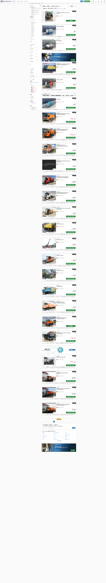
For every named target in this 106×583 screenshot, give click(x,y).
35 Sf (43, 434)
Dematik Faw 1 (44, 435)
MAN (32, 25)
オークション (33, 103)
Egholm (32, 36)
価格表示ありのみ (33, 44)
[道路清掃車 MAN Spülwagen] (49, 290)
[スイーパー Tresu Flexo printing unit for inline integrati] (49, 16)
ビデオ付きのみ (33, 108)
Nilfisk (32, 31)
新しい (32, 95)
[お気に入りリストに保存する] (75, 12)
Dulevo (32, 32)
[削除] (46, 8)
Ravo (32, 34)
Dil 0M (43, 437)
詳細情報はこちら (72, 349)
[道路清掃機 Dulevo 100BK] (49, 45)
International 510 (56, 432)
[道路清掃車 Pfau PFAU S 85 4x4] (49, 274)
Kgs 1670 (55, 434)
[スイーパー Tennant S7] (49, 103)
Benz (32, 21)
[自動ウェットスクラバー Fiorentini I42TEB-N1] (49, 30)
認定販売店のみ (33, 109)
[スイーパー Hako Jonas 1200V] (49, 83)
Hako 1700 (67, 95)
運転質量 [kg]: (32, 72)
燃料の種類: (31, 61)
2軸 (32, 69)
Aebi (32, 33)
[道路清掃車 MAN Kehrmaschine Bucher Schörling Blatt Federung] (49, 337)
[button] (104, 1)
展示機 (32, 96)
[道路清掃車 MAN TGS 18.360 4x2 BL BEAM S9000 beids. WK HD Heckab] (49, 408)
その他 (66, 432)
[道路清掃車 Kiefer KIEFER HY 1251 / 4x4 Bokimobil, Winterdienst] (49, 212)
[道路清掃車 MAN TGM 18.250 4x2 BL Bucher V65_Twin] (49, 377)
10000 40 (43, 432)
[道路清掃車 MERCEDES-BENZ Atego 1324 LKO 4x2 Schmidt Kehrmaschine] (49, 117)
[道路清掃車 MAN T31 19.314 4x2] (49, 228)
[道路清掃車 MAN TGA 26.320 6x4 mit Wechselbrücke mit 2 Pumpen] (49, 149)
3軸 (32, 70)
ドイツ (34, 87)
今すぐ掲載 (73, 59)
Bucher (32, 26)
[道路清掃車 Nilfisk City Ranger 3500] (49, 361)
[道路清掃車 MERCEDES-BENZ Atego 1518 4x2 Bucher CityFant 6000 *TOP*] (49, 133)
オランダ (34, 89)
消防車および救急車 (46, 95)
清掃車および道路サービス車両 (36, 8)
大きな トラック (67, 434)
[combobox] (35, 85)
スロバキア (34, 91)
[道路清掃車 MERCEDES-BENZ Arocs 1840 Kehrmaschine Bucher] (49, 322)
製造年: (31, 45)
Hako (32, 24)
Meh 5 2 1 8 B (56, 439)
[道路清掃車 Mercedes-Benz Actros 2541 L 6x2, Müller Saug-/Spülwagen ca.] (49, 196)
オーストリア (34, 90)
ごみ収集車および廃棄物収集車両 (56, 95)
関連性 (72, 6)
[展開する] (59, 23)
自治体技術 (33, 7)
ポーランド (34, 88)
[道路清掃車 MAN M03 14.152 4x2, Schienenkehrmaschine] (49, 306)
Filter (43, 439)
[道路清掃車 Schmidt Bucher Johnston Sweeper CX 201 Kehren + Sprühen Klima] (49, 68)
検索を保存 (59, 419)
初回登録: (31, 55)
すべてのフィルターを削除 (62, 8)
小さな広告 (33, 102)
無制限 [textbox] (32, 85)
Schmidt (33, 23)
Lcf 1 (54, 435)
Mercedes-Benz (34, 22)
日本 (38, 82)
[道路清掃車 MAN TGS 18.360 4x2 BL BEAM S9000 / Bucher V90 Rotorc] (49, 392)
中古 (32, 97)
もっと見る (59, 440)
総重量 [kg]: (31, 58)
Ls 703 (55, 437)
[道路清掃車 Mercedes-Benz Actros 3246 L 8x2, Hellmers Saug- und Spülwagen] (49, 180)
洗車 (65, 437)
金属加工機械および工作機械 (35, 10)
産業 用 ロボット (67, 439)
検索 (82, 1)
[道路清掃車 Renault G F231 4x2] (49, 243)
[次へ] (55, 16)
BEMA (32, 35)
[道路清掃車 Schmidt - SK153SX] (49, 259)
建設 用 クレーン (67, 435)
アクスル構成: (32, 68)
